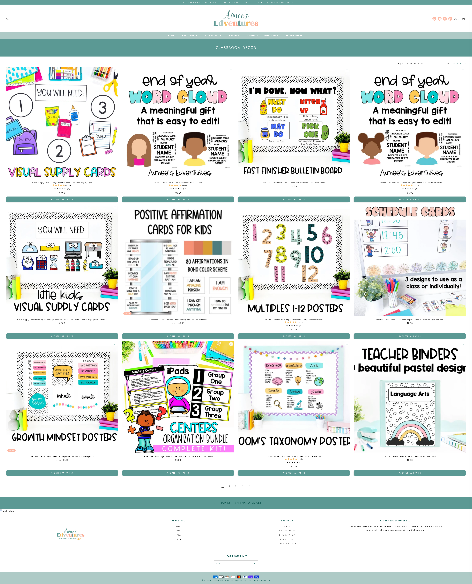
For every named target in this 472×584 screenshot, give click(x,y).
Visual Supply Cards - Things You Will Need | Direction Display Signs (62, 183)
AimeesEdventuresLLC (221, 580)
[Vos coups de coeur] (459, 19)
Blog (179, 531)
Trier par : (400, 63)
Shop (287, 526)
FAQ (179, 535)
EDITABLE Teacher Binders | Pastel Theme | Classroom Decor (410, 456)
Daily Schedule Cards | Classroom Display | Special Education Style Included (409, 320)
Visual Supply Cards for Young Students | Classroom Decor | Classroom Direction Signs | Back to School (62, 320)
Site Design (241, 580)
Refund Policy (287, 535)
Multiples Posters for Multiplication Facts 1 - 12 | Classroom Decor (294, 320)
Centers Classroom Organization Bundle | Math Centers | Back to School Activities (178, 456)
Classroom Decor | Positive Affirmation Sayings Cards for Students (178, 320)
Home (179, 526)
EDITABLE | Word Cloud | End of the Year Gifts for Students (178, 183)
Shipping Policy (287, 539)
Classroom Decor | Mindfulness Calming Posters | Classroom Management (62, 456)
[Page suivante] (249, 486)
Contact (179, 539)
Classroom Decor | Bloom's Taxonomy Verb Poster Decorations (294, 456)
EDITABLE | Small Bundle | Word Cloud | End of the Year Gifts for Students (410, 183)
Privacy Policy (287, 531)
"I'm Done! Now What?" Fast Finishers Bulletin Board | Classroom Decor (294, 183)
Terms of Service (287, 544)
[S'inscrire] (253, 563)
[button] (7, 19)
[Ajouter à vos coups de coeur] (115, 70)
